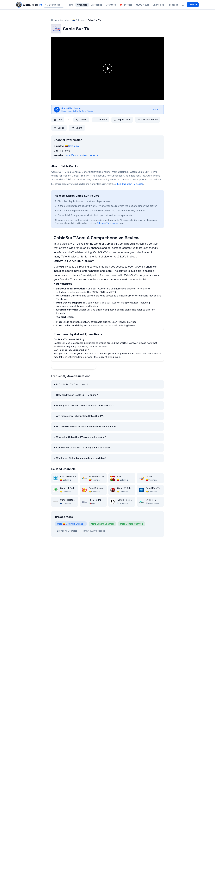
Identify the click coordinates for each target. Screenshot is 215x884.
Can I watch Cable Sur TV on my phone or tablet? (83, 447)
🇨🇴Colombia (78, 20)
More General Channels (102, 524)
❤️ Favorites (126, 5)
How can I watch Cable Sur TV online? (77, 394)
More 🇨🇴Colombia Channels (71, 524)
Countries (111, 5)
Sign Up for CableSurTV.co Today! (74, 366)
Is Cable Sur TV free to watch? (73, 384)
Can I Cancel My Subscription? (71, 349)
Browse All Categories (94, 531)
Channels (82, 5)
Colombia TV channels (107, 223)
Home (70, 5)
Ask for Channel (149, 119)
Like (59, 119)
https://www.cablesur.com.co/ (81, 155)
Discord (193, 4)
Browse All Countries (67, 531)
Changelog (158, 5)
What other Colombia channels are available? (81, 458)
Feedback (173, 5)
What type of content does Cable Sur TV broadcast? (85, 405)
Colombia (72, 146)
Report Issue (124, 119)
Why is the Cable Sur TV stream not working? (81, 437)
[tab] (107, 339)
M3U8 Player (142, 5)
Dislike (83, 119)
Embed (60, 128)
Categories (96, 5)
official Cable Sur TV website (129, 184)
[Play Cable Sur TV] (107, 68)
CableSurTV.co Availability (69, 339)
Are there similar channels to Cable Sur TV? (80, 416)
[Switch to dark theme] (183, 4)
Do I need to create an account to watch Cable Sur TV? (86, 426)
